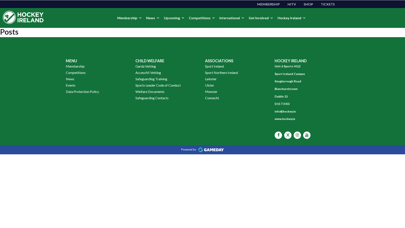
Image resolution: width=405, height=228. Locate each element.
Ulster (209, 85)
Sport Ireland (214, 66)
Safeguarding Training (151, 79)
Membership (268, 4)
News (150, 18)
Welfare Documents (150, 92)
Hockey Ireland (289, 18)
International (229, 18)
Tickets (328, 4)
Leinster (211, 79)
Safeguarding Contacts (152, 98)
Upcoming (172, 18)
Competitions (200, 18)
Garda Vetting (145, 66)
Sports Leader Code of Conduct (158, 85)
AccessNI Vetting (148, 73)
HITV (292, 4)
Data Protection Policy (82, 92)
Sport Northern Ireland (221, 73)
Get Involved (259, 18)
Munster (211, 92)
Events (71, 85)
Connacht (212, 98)
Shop (308, 4)
